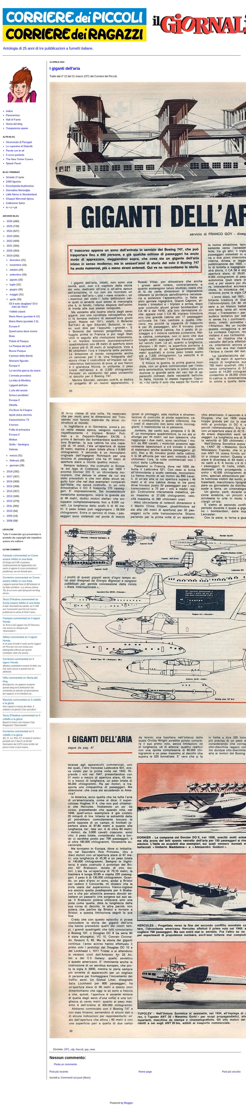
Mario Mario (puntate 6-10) (24, 316)
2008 (10, 520)
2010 (10, 510)
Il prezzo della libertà (21, 355)
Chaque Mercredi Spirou (20, 198)
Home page (145, 1071)
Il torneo (13, 424)
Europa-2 (14, 434)
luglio (13, 284)
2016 (10, 481)
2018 (10, 471)
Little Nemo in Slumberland (21, 194)
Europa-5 (14, 326)
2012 (10, 501)
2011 (10, 505)
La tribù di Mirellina (20, 380)
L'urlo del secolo (18, 390)
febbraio (15, 460)
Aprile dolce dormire (20, 414)
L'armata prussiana (20, 375)
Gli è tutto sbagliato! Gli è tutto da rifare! (23, 305)
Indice (9, 111)
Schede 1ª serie (15, 177)
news (92, 1049)
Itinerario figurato (18, 360)
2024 (10, 230)
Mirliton (13, 439)
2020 (10, 250)
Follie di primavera (19, 429)
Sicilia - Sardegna (19, 444)
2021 (10, 245)
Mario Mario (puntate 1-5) (23, 321)
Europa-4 (14, 365)
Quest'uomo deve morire (23, 331)
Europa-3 (14, 400)
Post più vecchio (231, 1071)
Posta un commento (65, 1064)
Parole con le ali (15, 150)
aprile (13, 299)
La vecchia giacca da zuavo (25, 370)
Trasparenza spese (17, 128)
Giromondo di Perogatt (19, 142)
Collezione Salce (15, 203)
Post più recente (59, 1071)
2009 (10, 515)
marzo (14, 455)
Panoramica (13, 115)
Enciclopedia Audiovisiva (20, 185)
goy (86, 1049)
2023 (10, 236)
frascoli (79, 1049)
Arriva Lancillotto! (19, 395)
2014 (10, 491)
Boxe (12, 336)
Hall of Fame (13, 119)
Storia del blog (14, 123)
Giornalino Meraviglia (18, 190)
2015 (10, 486)
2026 (10, 221)
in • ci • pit (11, 207)
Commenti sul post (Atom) (76, 1077)
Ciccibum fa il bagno (20, 410)
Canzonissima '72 (19, 419)
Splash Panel (13, 163)
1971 (66, 1049)
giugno (14, 289)
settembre (16, 274)
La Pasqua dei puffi (20, 346)
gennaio (15, 465)
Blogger (128, 1102)
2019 (10, 255)
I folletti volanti (17, 311)
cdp (72, 1049)
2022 (10, 240)
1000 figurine (13, 181)
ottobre (14, 269)
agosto (14, 279)
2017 (10, 476)
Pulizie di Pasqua (18, 341)
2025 (10, 226)
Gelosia (13, 449)
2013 (10, 496)
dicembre (15, 260)
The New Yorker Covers (19, 159)
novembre (16, 264)
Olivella (13, 404)
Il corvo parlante (15, 154)
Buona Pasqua (17, 350)
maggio (14, 294)
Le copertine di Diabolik (19, 146)
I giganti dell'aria (65, 68)
